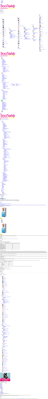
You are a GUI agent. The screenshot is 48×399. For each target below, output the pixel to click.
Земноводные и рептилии (6, 170)
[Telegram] (5, 198)
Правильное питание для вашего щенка (7, 149)
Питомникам (1, 388)
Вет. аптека (9, 203)
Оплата (0, 385)
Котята (2, 203)
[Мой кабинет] (0, 113)
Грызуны (5, 160)
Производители (1, 387)
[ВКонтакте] (0, 198)
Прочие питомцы (6, 203)
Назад (2, 121)
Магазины (1, 384)
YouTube (2, 197)
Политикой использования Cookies (21, 398)
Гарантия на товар (1, 386)
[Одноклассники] (1, 198)
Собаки (3, 203)
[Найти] (0, 9)
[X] (2, 198)
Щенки (4, 203)
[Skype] (4, 198)
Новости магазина (2, 382)
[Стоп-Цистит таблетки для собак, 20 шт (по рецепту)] (4, 217)
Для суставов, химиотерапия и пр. (5, 205)
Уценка (10, 203)
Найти (0, 396)
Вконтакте (2, 389)
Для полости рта (9, 205)
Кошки (0, 203)
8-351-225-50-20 (1, 10)
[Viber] (3, 198)
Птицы (4, 164)
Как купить (3, 183)
